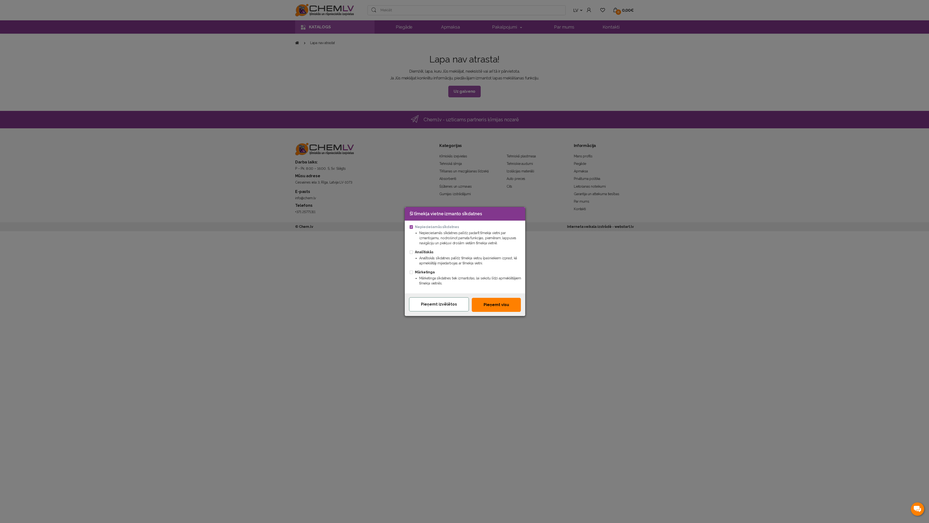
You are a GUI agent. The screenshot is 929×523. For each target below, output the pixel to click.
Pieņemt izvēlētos (439, 304)
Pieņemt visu (496, 304)
